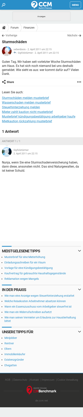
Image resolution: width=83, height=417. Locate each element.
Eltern (7, 348)
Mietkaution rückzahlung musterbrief (27, 121)
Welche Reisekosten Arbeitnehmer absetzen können (35, 301)
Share (10, 82)
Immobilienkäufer (14, 354)
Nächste (72, 35)
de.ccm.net (41, 400)
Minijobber (10, 337)
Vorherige (11, 35)
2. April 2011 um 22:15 (47, 52)
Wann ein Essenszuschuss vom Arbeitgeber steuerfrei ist (38, 306)
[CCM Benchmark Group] (41, 390)
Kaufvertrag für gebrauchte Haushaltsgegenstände (35, 273)
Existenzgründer (14, 359)
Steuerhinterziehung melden (21, 107)
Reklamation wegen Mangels (21, 278)
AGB (7, 379)
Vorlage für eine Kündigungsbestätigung (28, 267)
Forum (15, 27)
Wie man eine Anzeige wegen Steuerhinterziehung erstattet (39, 295)
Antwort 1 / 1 (11, 141)
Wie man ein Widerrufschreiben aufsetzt (28, 312)
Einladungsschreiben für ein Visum (25, 262)
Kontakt (34, 379)
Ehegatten (10, 365)
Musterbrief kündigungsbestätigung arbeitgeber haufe (38, 116)
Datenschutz (20, 379)
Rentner (9, 343)
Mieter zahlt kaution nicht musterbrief (27, 112)
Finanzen (29, 27)
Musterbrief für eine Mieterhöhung (24, 257)
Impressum (48, 379)
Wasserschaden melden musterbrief (26, 102)
